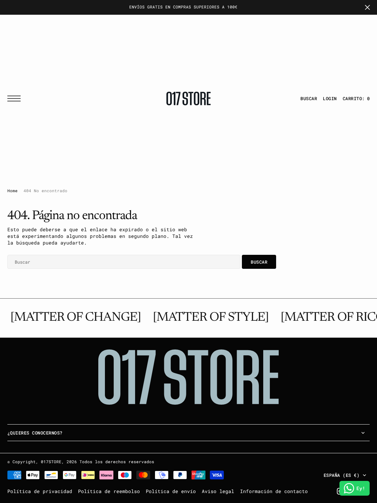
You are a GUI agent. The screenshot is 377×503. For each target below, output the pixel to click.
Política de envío (171, 491)
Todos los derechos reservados (117, 461)
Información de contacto (274, 491)
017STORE (51, 461)
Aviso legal (218, 491)
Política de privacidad (39, 491)
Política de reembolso (109, 491)
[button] (15, 98)
